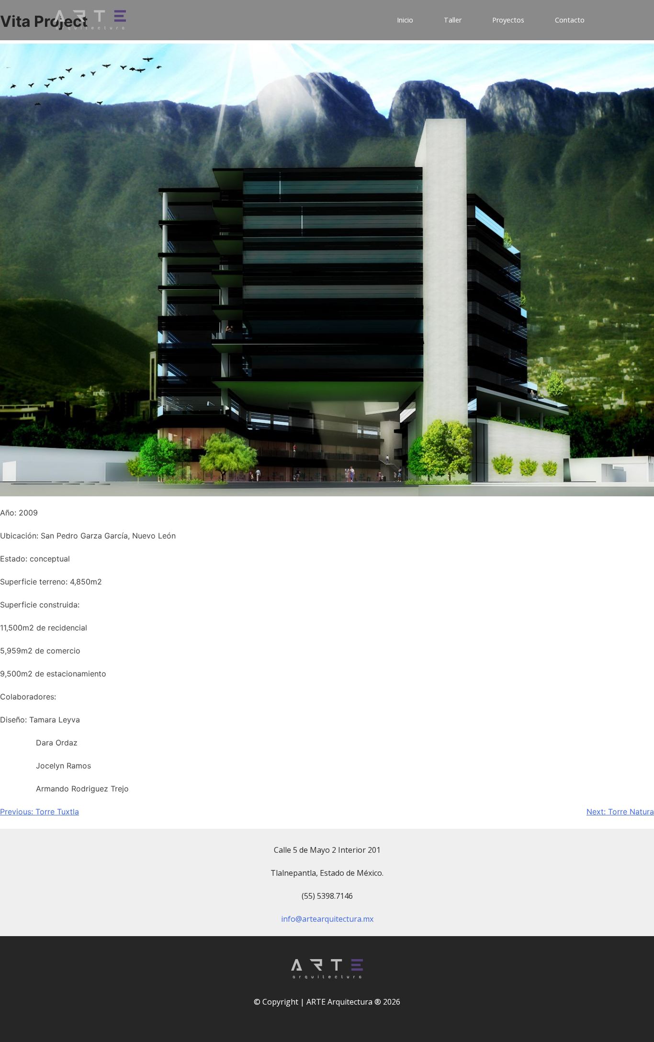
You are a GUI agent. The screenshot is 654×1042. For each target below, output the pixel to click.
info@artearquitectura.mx (327, 919)
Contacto (570, 19)
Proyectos (508, 19)
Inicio (405, 19)
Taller (453, 19)
